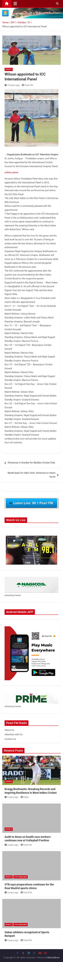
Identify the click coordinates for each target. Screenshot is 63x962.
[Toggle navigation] (15, 3)
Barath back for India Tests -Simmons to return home (31, 475)
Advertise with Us (13, 734)
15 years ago (13, 85)
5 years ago (12, 845)
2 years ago (12, 797)
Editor (26, 797)
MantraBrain (53, 957)
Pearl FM (28, 85)
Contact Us (10, 739)
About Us (9, 730)
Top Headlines (20, 877)
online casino (11, 172)
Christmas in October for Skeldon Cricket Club (31, 462)
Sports (8, 69)
